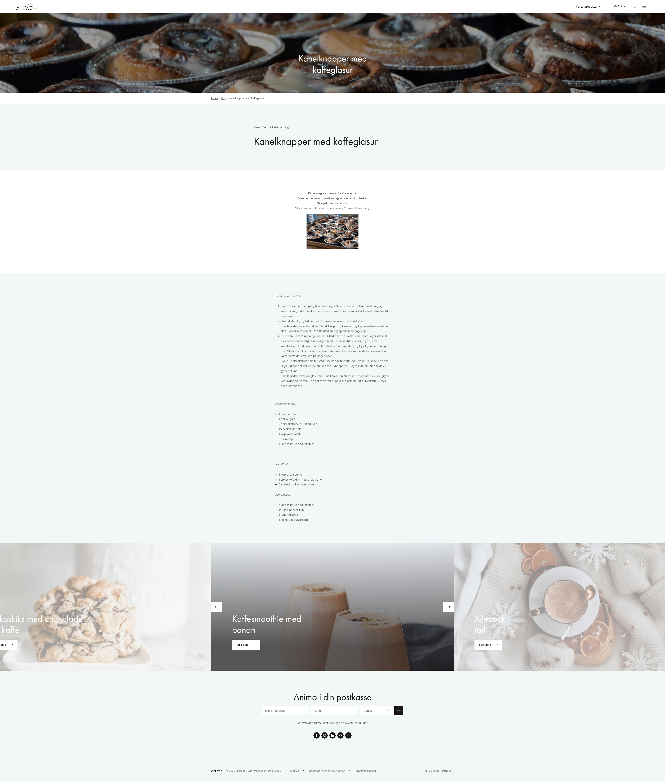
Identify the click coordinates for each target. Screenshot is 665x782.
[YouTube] (340, 736)
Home (214, 98)
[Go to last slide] (216, 607)
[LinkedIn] (332, 736)
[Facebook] (316, 736)
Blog (223, 98)
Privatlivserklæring (365, 770)
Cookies (294, 770)
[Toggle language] (635, 6)
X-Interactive (447, 771)
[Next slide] (448, 607)
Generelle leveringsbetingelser (327, 770)
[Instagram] (324, 736)
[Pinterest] (348, 736)
